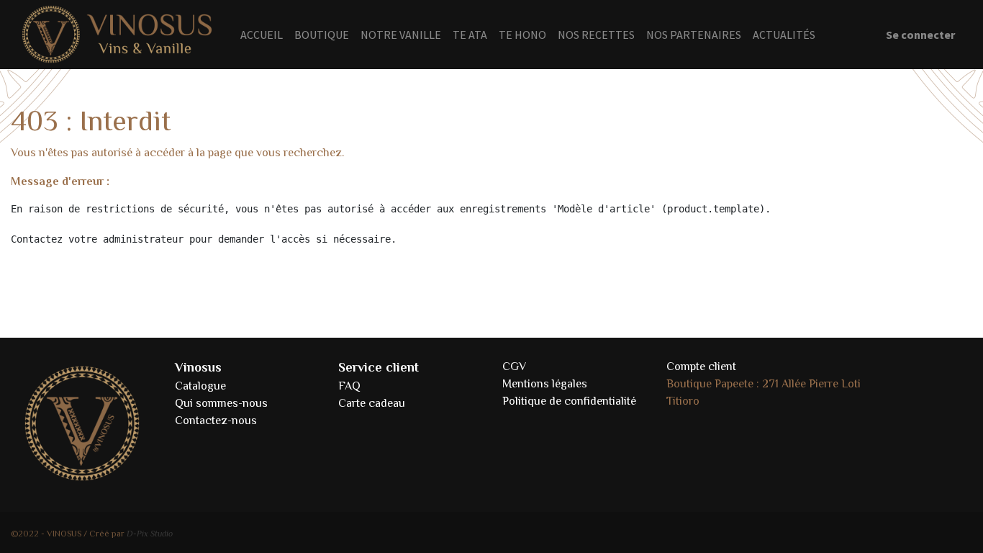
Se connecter (920, 34)
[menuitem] (262, 34)
